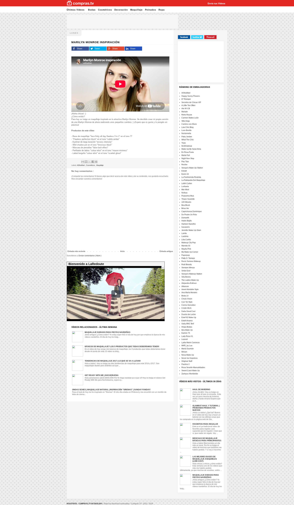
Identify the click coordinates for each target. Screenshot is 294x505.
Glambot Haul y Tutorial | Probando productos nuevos (206, 408)
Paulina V (185, 364)
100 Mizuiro (186, 202)
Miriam (184, 352)
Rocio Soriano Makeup (191, 261)
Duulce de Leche (188, 314)
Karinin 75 (185, 333)
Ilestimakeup (186, 146)
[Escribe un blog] (86, 161)
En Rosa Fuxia (187, 152)
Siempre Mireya (188, 267)
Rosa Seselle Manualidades (193, 367)
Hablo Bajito (186, 221)
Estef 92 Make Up (188, 317)
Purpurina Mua (187, 196)
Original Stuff (186, 361)
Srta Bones (186, 277)
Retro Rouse (186, 115)
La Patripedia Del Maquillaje (193, 180)
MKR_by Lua (186, 346)
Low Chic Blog (187, 127)
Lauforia (184, 236)
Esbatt (184, 171)
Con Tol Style (186, 302)
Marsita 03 (185, 246)
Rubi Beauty (186, 264)
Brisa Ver (185, 208)
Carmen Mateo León (190, 118)
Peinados (150, 9)
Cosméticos (105, 9)
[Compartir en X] (89, 161)
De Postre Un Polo (189, 215)
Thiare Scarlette (188, 199)
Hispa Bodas (186, 327)
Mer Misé (185, 189)
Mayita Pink (186, 249)
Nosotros (72, 504)
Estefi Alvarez (187, 321)
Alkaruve (185, 286)
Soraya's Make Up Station (192, 168)
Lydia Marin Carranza (190, 342)
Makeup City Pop (188, 243)
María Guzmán (187, 349)
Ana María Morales (189, 292)
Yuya (183, 143)
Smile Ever (185, 271)
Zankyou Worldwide (189, 374)
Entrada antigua (166, 251)
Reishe (184, 165)
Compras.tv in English (90, 504)
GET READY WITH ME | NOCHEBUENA (102, 375)
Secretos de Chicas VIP (191, 102)
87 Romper (186, 99)
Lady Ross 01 (187, 336)
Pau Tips (185, 161)
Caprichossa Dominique (191, 211)
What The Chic (187, 140)
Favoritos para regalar (205, 424)
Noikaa (184, 193)
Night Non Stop (187, 158)
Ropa (161, 9)
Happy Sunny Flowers (190, 96)
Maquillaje (136, 9)
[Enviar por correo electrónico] (82, 161)
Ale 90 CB (185, 108)
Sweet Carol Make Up (190, 370)
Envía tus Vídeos (216, 3)
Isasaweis (185, 227)
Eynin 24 (185, 174)
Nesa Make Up (187, 355)
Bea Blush (185, 205)
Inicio (122, 251)
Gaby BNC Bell (187, 324)
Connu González (188, 305)
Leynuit (184, 339)
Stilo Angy (185, 121)
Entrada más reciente (76, 251)
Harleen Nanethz (188, 224)
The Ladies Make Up (190, 280)
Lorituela (185, 186)
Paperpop (185, 255)
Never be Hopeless (189, 358)
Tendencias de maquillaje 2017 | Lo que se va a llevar (113, 361)
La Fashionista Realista (191, 177)
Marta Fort (185, 155)
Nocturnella (186, 133)
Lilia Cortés (186, 240)
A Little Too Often (188, 105)
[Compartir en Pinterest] (96, 161)
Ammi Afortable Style (190, 289)
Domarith (185, 218)
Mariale (184, 112)
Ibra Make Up (187, 330)
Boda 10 (184, 296)
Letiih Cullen (186, 183)
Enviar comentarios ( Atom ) (90, 256)
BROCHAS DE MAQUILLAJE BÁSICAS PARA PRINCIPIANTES (206, 439)
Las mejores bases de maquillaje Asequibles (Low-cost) (204, 459)
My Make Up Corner (189, 252)
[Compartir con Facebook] (92, 161)
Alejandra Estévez (189, 283)
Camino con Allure (189, 124)
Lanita (184, 233)
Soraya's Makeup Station (191, 274)
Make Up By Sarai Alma (191, 149)
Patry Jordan (186, 137)
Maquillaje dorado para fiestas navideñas (107, 332)
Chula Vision (186, 299)
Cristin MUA (186, 308)
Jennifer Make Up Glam (191, 230)
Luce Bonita (186, 130)
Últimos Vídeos (76, 9)
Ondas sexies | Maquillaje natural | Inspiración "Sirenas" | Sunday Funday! (111, 390)
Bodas (92, 9)
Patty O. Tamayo (188, 258)
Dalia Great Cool (188, 311)
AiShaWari (81, 165)
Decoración (121, 9)
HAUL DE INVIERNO (201, 389)
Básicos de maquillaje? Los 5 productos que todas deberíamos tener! (122, 346)
